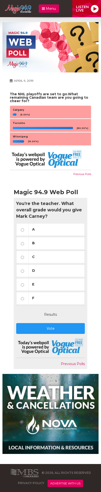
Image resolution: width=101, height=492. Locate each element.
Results (50, 314)
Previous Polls (82, 174)
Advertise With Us (65, 483)
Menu (50, 8)
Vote (51, 328)
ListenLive (82, 9)
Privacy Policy (31, 483)
